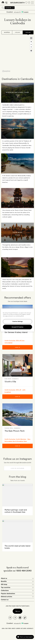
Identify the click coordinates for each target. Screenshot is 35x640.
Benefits (4, 581)
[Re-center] (31, 50)
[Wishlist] (26, 2)
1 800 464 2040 (24, 570)
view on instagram (17, 468)
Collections (5, 590)
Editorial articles (6, 596)
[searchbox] (25, 7)
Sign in (17, 347)
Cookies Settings (17, 321)
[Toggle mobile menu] (32, 2)
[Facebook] (15, 617)
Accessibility (30, 628)
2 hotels (17, 131)
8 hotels (17, 235)
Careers (18, 628)
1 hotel (17, 95)
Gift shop (4, 584)
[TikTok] (25, 617)
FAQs (6, 628)
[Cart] (29, 2)
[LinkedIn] (20, 617)
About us (4, 578)
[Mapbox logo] (6, 71)
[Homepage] (17, 2)
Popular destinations (8, 593)
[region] (17, 54)
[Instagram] (10, 617)
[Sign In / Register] (3, 2)
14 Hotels (7, 32)
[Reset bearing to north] (31, 47)
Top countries (5, 587)
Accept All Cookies (17, 327)
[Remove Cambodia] (13, 8)
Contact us (4, 599)
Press (9, 628)
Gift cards (23, 628)
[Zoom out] (31, 44)
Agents (13, 628)
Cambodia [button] (8, 7)
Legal (3, 628)
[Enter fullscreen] (31, 38)
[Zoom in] (31, 41)
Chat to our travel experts (26, 637)
